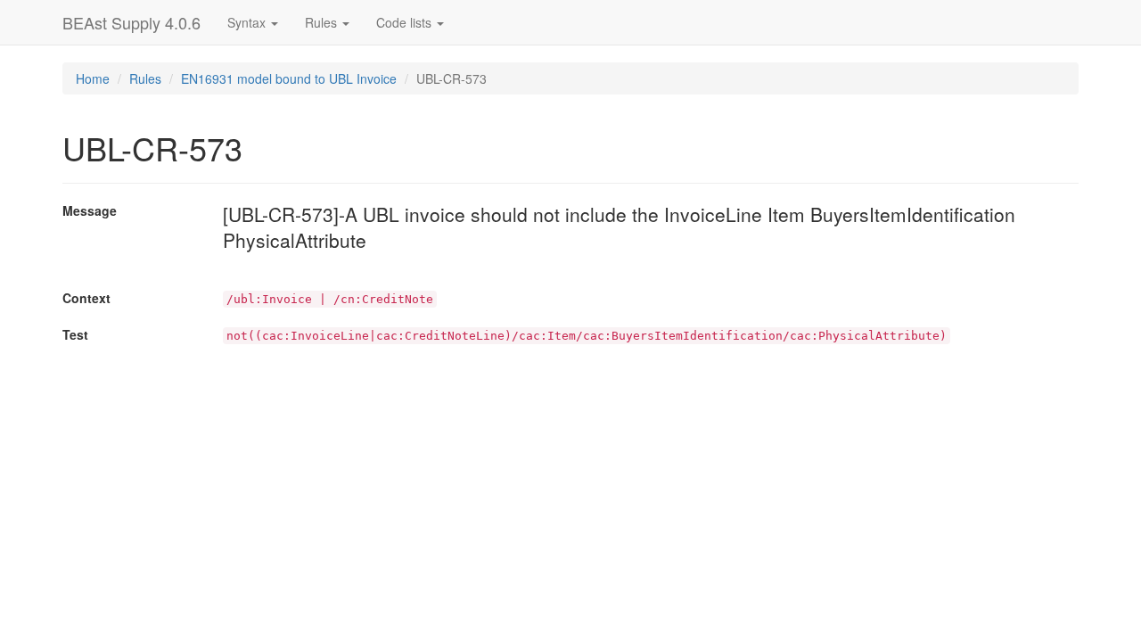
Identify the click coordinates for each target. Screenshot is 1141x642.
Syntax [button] (248, 22)
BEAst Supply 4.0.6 (131, 22)
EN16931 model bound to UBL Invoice (289, 78)
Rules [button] (323, 22)
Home (93, 78)
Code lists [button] (405, 22)
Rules (145, 78)
